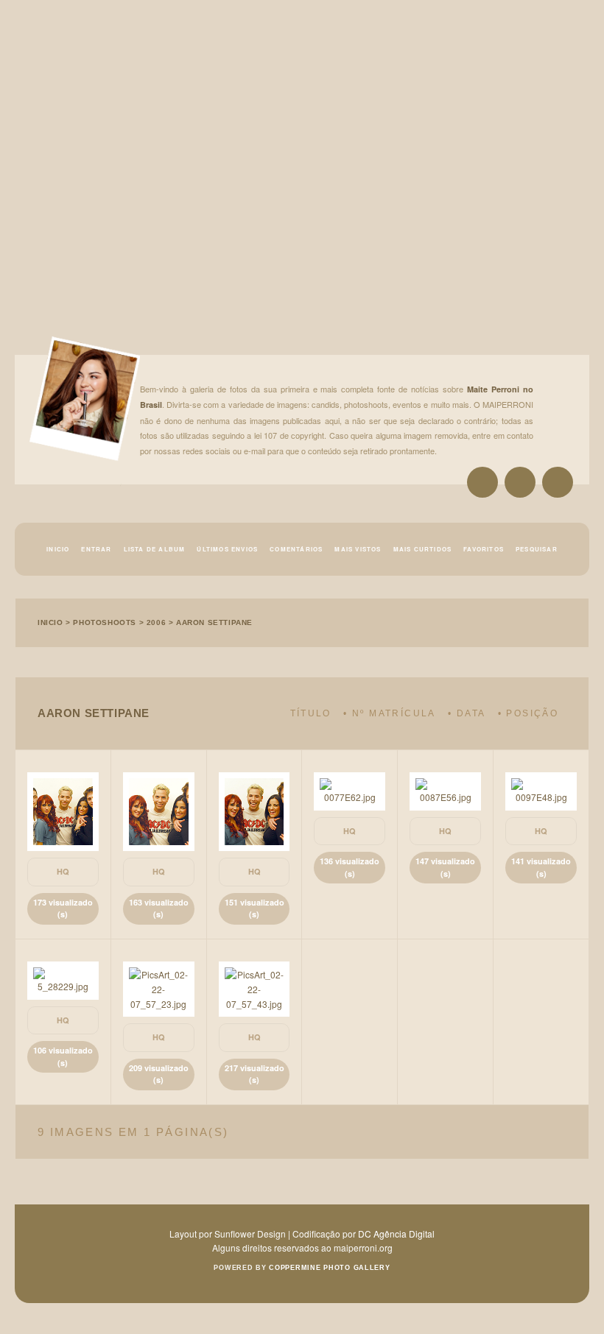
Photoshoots (104, 622)
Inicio (57, 549)
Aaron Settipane (214, 622)
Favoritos (483, 549)
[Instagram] (482, 482)
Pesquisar (537, 549)
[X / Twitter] (520, 482)
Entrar (96, 549)
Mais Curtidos (422, 549)
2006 (156, 622)
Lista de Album (155, 549)
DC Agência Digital (396, 1233)
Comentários (296, 549)
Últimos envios (227, 549)
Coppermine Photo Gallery (329, 1267)
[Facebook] (557, 482)
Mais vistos (357, 549)
